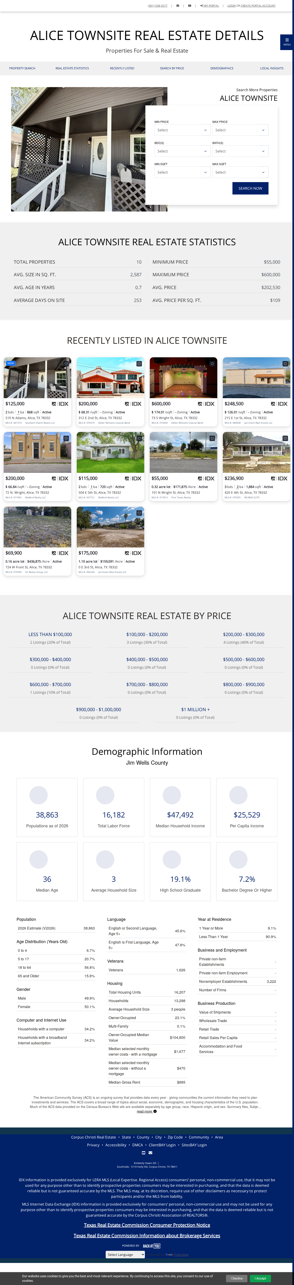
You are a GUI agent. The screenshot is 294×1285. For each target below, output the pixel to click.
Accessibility (115, 1144)
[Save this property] (66, 363)
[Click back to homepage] (8, 5)
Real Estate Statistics (72, 68)
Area (219, 1137)
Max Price (220, 122)
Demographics (221, 68)
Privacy (93, 1144)
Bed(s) (159, 143)
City (158, 1137)
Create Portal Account (258, 6)
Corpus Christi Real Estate (93, 1137)
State (126, 1137)
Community (199, 1137)
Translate (181, 1254)
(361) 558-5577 (157, 6)
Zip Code (175, 1137)
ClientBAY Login (162, 1144)
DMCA (137, 1144)
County (143, 1137)
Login (231, 6)
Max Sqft (219, 164)
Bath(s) (217, 143)
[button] (287, 42)
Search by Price (172, 68)
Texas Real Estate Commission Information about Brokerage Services (147, 1235)
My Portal (211, 6)
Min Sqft (161, 164)
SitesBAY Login (194, 1144)
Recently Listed (122, 68)
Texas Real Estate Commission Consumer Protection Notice (147, 1225)
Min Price (162, 122)
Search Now (250, 188)
